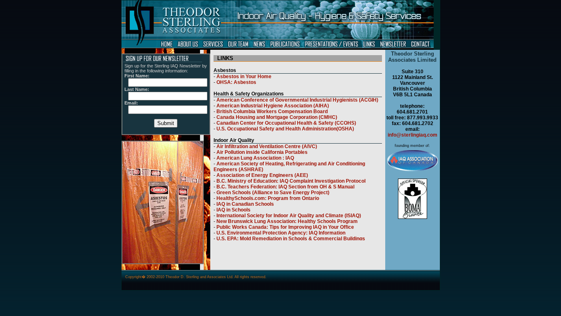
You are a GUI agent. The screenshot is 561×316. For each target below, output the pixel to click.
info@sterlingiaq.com (412, 135)
